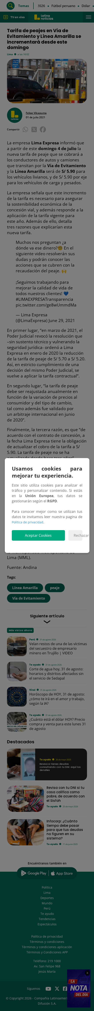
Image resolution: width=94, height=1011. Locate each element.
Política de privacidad (27, 522)
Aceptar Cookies (38, 535)
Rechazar (78, 535)
